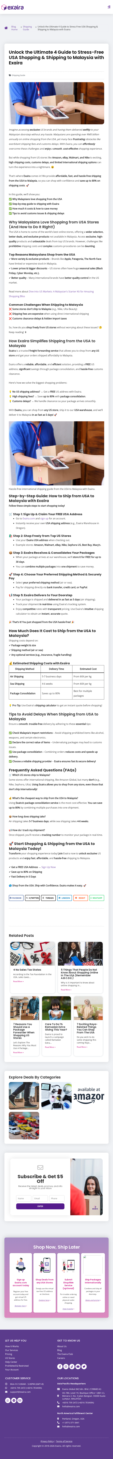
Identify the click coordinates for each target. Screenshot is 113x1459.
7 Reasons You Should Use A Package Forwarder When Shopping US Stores (23, 1031)
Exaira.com (29, 518)
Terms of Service (64, 1441)
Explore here (44, 1300)
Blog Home (14, 28)
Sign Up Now (48, 867)
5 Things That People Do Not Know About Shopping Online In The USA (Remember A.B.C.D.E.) (79, 974)
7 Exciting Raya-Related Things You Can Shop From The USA (87, 1028)
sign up (44, 518)
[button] (109, 7)
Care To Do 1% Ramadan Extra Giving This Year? (56, 1026)
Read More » (18, 981)
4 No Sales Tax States (27, 970)
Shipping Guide (27, 28)
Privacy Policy (47, 1441)
